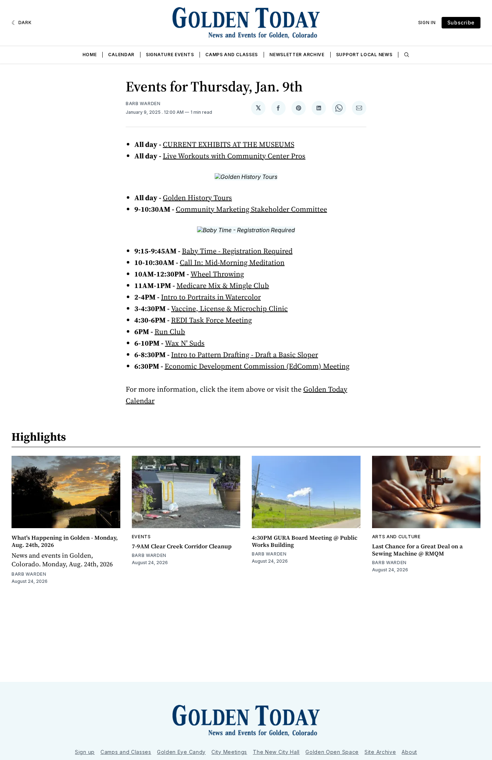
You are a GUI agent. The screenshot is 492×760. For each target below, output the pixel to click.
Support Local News (364, 54)
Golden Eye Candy (181, 752)
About (409, 752)
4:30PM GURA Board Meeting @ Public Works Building (304, 541)
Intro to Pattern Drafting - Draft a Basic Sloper (244, 355)
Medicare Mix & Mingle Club (222, 285)
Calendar (121, 54)
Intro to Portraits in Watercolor (211, 297)
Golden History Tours (197, 198)
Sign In (427, 22)
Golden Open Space (332, 752)
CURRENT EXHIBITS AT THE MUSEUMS (228, 144)
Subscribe (461, 22)
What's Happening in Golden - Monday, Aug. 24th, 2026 (65, 541)
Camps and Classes (231, 54)
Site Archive (380, 752)
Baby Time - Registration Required (237, 251)
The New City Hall (276, 752)
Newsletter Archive (297, 54)
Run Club (170, 332)
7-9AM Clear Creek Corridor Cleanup (182, 546)
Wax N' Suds (185, 343)
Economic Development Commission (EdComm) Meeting (257, 366)
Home (89, 54)
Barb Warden (143, 103)
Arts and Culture (396, 536)
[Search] (407, 55)
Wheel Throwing (217, 274)
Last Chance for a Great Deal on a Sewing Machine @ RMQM (417, 549)
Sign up (85, 752)
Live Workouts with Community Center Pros (234, 156)
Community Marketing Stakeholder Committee (251, 209)
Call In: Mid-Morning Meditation (232, 262)
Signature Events (170, 54)
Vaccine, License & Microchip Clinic (229, 308)
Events (141, 536)
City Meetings (229, 752)
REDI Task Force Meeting (211, 320)
